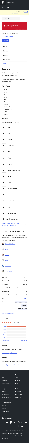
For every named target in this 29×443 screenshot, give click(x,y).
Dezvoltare (6, 59)
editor (25, 302)
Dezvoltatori (5, 394)
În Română (8, 418)
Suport (5, 63)
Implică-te (18, 389)
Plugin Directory (6, 7)
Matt (4, 405)
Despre (4, 375)
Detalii (5, 47)
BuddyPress (6, 411)
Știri (3, 378)
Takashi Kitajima (8, 36)
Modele (17, 383)
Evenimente (18, 391)
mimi (6, 249)
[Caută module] (18, 18)
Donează (18, 394)
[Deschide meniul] (26, 2)
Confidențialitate (6, 383)
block (16, 302)
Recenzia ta (5, 341)
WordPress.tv (6, 397)
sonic (6, 260)
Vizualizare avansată (8, 313)
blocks (21, 302)
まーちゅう (8, 266)
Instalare (5, 55)
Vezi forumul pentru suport (9, 353)
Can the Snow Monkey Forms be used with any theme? (10, 224)
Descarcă (5, 40)
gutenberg (24, 305)
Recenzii (5, 51)
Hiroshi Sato (8, 271)
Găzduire (4, 380)
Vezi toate (24, 341)
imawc (7, 255)
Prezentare (18, 375)
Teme (17, 378)
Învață (3, 389)
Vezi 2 (25, 298)
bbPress (5, 408)
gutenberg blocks (22, 308)
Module (17, 380)
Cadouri (18, 397)
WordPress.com (7, 402)
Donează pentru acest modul (10, 365)
